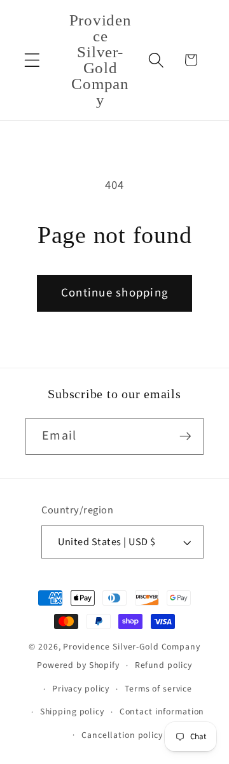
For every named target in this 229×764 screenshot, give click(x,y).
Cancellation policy (122, 735)
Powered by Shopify (78, 665)
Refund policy (163, 665)
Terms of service (158, 689)
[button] (32, 60)
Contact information (162, 711)
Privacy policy (80, 689)
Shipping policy (72, 711)
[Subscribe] (185, 436)
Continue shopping (114, 293)
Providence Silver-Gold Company (131, 647)
